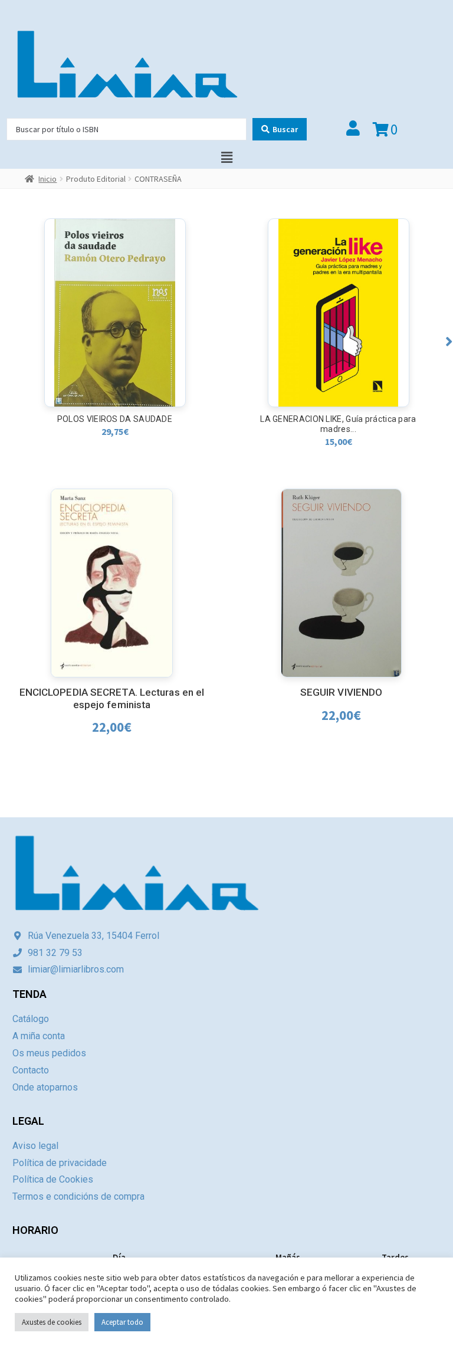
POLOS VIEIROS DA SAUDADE (114, 419)
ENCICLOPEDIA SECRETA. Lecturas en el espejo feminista (112, 698)
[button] (449, 341)
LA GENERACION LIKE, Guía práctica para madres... (338, 424)
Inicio (47, 178)
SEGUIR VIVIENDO (341, 692)
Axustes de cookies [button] (51, 1322)
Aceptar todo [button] (122, 1322)
